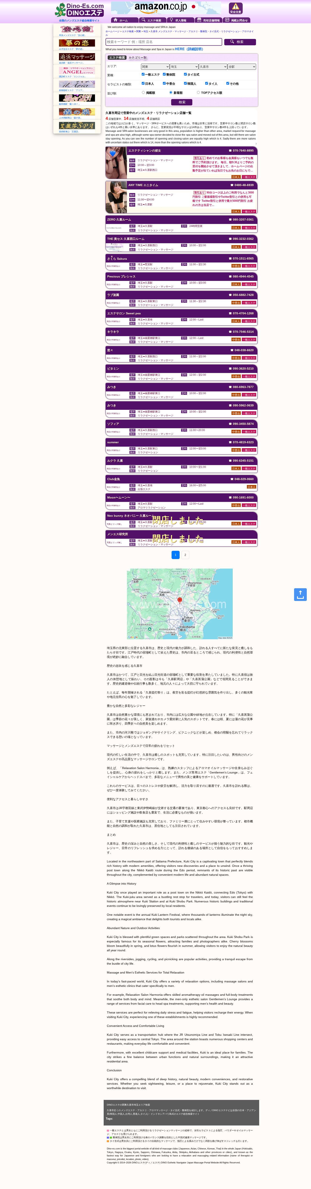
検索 (240, 42)
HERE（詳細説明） (190, 49)
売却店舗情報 (211, 20)
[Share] (300, 594)
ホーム (124, 20)
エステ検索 (154, 20)
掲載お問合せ (239, 20)
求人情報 (180, 20)
